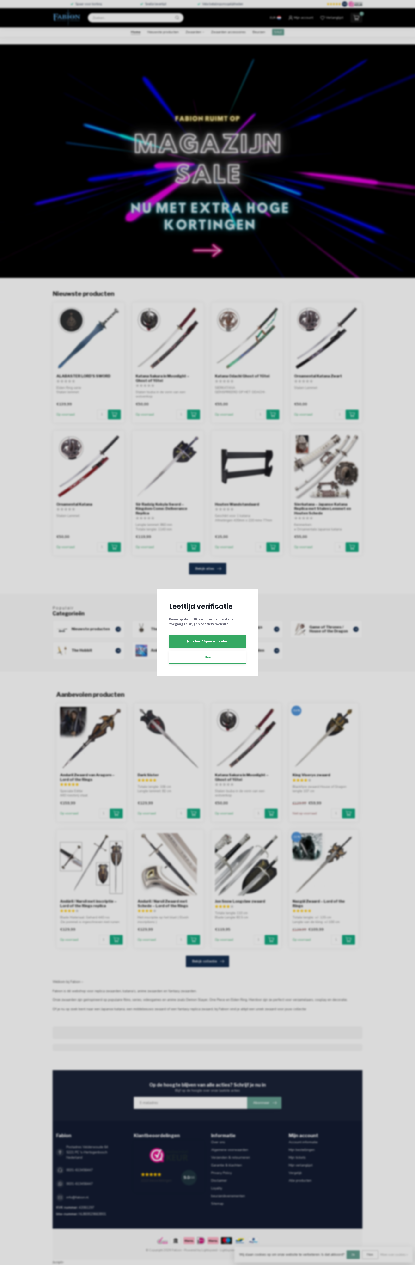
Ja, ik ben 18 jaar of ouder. (207, 641)
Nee (207, 657)
